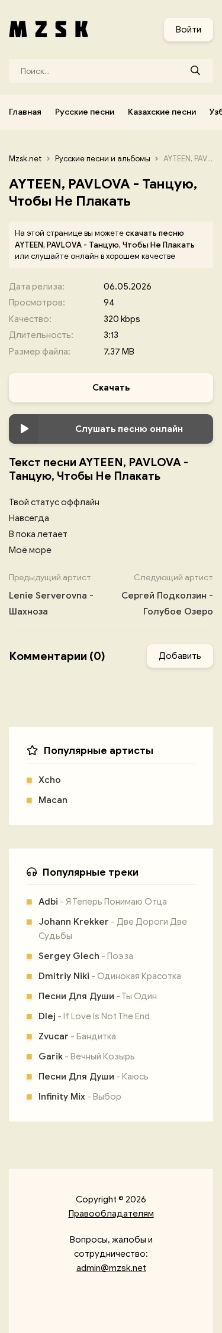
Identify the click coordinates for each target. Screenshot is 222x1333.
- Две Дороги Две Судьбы (112, 928)
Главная (25, 112)
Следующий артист (167, 595)
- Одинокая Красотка (109, 976)
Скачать (111, 387)
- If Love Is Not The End (94, 1016)
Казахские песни (162, 112)
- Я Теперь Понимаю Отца (102, 901)
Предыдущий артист (51, 595)
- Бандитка (77, 1036)
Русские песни (84, 112)
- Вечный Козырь (86, 1056)
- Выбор (79, 1096)
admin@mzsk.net (111, 1268)
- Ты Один (97, 996)
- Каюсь (93, 1076)
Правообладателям (111, 1213)
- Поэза (85, 956)
